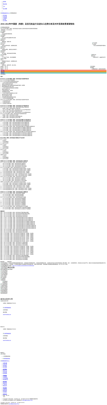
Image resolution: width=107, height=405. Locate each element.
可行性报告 (5, 378)
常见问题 (5, 371)
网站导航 (5, 4)
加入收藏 (5, 8)
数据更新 (5, 390)
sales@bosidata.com (7, 314)
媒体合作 (5, 383)
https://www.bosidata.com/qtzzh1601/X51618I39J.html (23, 265)
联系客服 (5, 373)
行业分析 (5, 16)
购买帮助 (5, 369)
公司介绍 (5, 363)
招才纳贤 (5, 367)
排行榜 (4, 19)
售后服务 (5, 387)
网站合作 (5, 385)
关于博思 (5, 20)
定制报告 (5, 375)
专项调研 (5, 376)
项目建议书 (5, 379)
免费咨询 (5, 389)
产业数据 (5, 17)
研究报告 (5, 15)
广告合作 (5, 384)
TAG (4, 6)
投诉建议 (5, 391)
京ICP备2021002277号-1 (27, 400)
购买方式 (5, 370)
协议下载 (2, 71)
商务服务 (5, 381)
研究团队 (5, 365)
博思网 (4, 1)
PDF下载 (2, 70)
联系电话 (5, 394)
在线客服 (2, 72)
